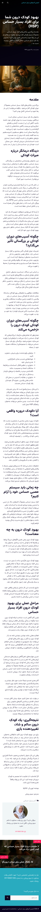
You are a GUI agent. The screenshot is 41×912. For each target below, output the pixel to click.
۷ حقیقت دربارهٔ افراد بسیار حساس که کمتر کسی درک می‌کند (21, 848)
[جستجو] (7, 897)
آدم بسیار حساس (29, 800)
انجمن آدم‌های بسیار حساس (30, 3)
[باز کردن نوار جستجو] (7, 3)
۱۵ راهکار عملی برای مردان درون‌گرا (17, 862)
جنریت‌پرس (5, 909)
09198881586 (10, 878)
